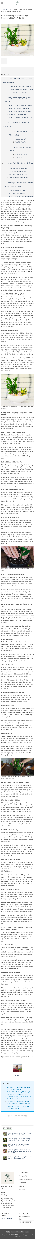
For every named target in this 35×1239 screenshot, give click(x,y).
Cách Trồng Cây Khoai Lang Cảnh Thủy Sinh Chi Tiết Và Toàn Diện (20, 1157)
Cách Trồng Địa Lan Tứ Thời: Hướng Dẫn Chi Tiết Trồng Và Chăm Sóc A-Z (19, 1139)
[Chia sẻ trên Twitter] (16, 1116)
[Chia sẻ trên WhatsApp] (9, 1116)
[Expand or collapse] (3, 69)
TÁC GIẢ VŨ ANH (6, 1219)
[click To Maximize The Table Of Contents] (4, 61)
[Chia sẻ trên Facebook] (12, 1116)
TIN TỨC (11, 9)
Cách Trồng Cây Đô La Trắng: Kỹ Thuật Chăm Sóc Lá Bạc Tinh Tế (20, 1134)
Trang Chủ (4, 9)
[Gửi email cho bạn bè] (19, 1116)
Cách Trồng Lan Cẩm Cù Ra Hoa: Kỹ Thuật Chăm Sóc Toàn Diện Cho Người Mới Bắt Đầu (19, 1151)
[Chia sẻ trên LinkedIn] (25, 1116)
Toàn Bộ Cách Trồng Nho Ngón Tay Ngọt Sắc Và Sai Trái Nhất (18, 1145)
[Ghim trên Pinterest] (22, 1116)
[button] (2, 3)
